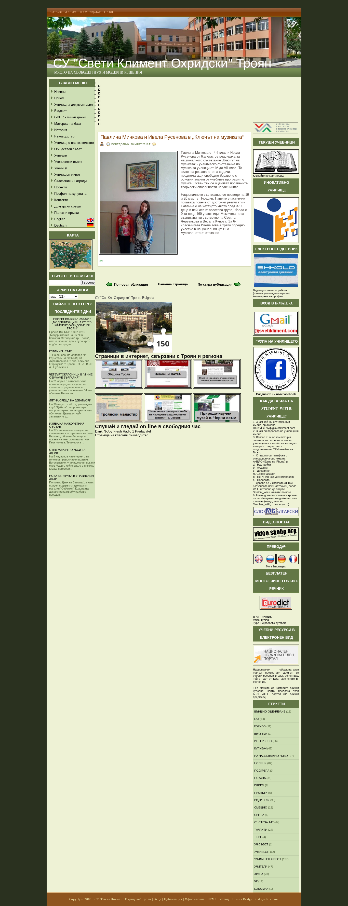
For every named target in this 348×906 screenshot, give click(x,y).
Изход (224, 899)
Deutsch (60, 225)
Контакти (61, 200)
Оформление (195, 899)
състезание (264, 822)
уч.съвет (261, 844)
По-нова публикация (131, 284)
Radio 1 (128, 431)
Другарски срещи (67, 206)
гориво (260, 726)
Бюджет (60, 111)
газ (256, 718)
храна (258, 873)
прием (259, 785)
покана (260, 777)
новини (260, 763)
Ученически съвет (68, 162)
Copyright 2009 (80, 899)
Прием (59, 98)
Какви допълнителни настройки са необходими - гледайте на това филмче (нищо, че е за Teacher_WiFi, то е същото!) (275, 500)
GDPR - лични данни (70, 117)
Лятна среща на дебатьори (70, 400)
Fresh (117, 431)
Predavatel (143, 431)
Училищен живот (67, 174)
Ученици (60, 168)
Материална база (67, 124)
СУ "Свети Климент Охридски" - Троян (82, 12)
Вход (157, 899)
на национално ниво (271, 755)
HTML (212, 899)
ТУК (255, 687)
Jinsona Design (242, 899)
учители (260, 866)
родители (262, 800)
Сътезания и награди (70, 181)
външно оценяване (269, 711)
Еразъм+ (260, 733)
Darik (99, 431)
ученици (261, 851)
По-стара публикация (215, 284)
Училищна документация (73, 104)
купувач (260, 748)
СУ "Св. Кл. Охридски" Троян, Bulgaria (124, 298)
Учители (60, 155)
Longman (261, 888)
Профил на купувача (70, 194)
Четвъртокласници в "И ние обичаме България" (70, 376)
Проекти (60, 187)
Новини (59, 92)
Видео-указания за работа (270, 290)
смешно (260, 807)
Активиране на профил (268, 296)
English (59, 219)
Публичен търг (60, 351)
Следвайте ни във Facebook (276, 394)
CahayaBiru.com (267, 899)
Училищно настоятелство (74, 143)
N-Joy (108, 431)
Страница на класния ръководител (122, 435)
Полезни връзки (66, 213)
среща (259, 814)
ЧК (256, 881)
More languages (276, 566)
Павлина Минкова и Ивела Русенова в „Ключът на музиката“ (172, 136)
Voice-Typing (261, 619)
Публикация (173, 899)
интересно (263, 741)
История (60, 130)
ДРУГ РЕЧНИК (262, 616)
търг (258, 837)
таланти (260, 829)
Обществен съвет (68, 149)
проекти (260, 792)
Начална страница (173, 284)
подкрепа (261, 770)
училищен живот (267, 859)
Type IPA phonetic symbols (269, 622)
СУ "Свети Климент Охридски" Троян (162, 62)
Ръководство (64, 136)
